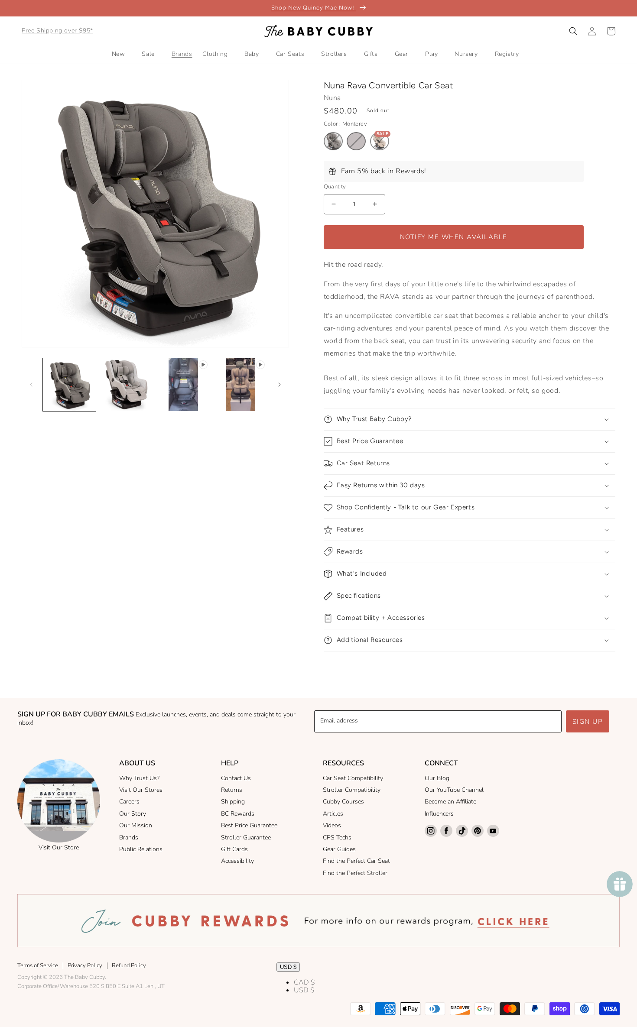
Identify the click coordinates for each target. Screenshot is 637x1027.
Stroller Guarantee (246, 837)
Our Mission (135, 825)
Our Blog (437, 778)
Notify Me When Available (453, 237)
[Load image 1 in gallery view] (69, 384)
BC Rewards (237, 814)
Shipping (233, 801)
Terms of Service (37, 965)
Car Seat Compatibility (353, 778)
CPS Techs (337, 837)
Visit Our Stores (140, 790)
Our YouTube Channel (454, 790)
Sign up (587, 721)
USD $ (288, 967)
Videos (332, 825)
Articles (333, 814)
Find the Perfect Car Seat (356, 861)
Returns (231, 790)
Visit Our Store (59, 847)
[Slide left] (31, 384)
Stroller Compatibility (351, 790)
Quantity (335, 187)
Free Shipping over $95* (57, 30)
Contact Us (236, 778)
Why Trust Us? (139, 778)
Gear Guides (339, 849)
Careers (129, 801)
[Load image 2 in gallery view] (126, 384)
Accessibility (237, 861)
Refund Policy (129, 965)
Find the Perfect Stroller (355, 873)
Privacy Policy (85, 965)
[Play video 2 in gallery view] (240, 384)
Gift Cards (234, 849)
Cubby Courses (343, 801)
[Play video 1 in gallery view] (183, 384)
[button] (573, 31)
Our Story (132, 814)
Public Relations (140, 849)
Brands (128, 837)
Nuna (332, 98)
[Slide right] (279, 384)
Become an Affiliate (450, 801)
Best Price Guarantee (249, 825)
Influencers (439, 814)
